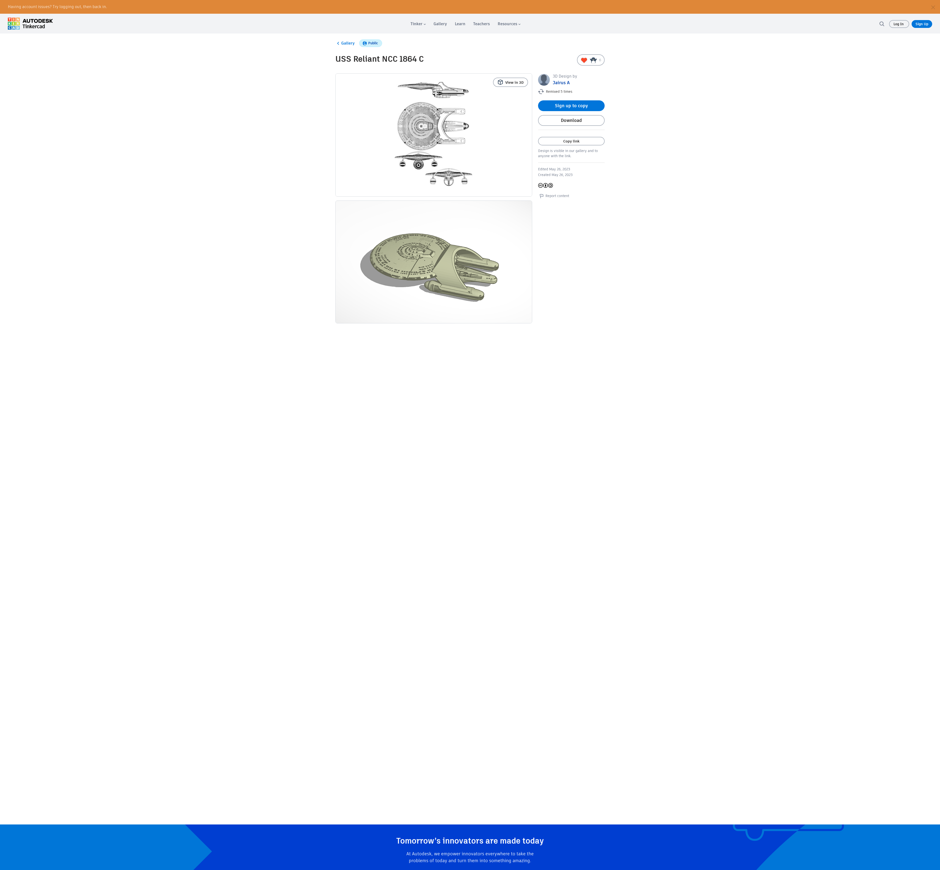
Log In (899, 24)
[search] (881, 23)
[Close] (933, 7)
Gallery (348, 43)
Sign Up (922, 24)
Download (571, 120)
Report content (557, 195)
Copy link (571, 141)
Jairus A (561, 83)
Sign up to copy (571, 106)
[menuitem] (418, 24)
